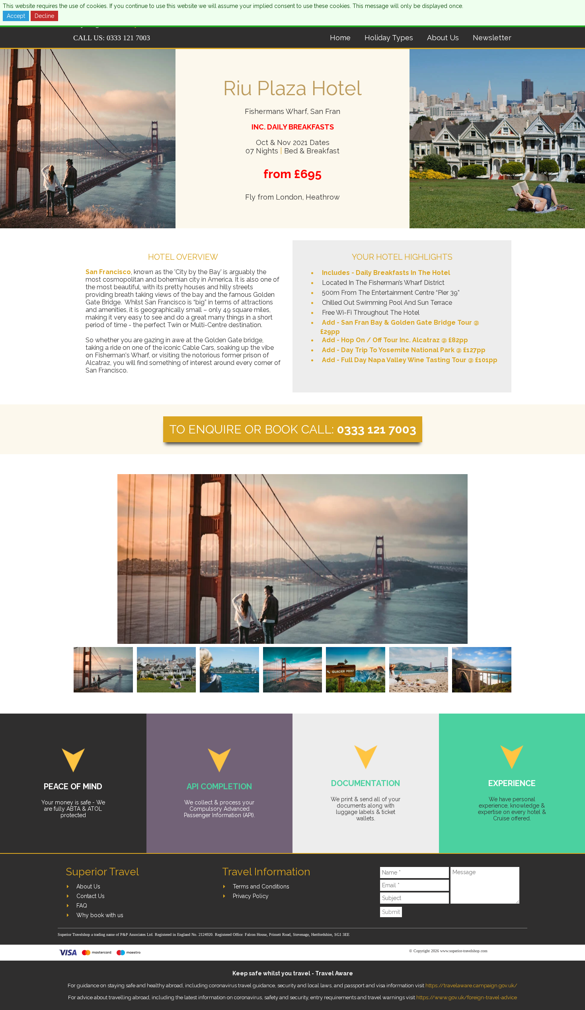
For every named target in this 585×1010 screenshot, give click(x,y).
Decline (44, 16)
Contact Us (90, 896)
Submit (391, 912)
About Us (443, 37)
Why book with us (99, 915)
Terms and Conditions (261, 886)
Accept (16, 16)
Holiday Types (389, 37)
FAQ (81, 905)
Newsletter (492, 37)
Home (340, 37)
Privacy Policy (251, 896)
